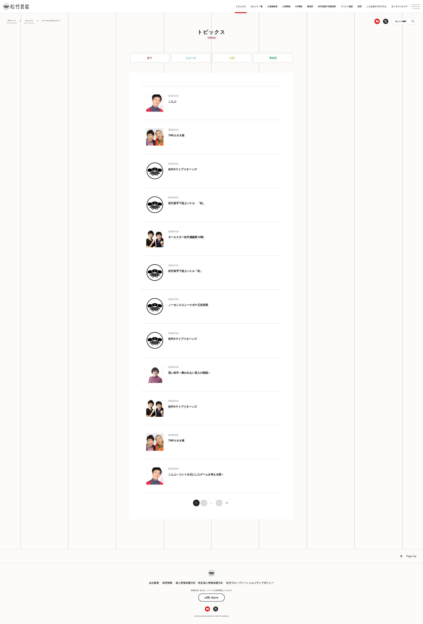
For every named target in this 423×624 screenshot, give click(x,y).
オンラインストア (399, 6)
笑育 (360, 6)
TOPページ (11, 21)
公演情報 (286, 6)
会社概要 (154, 582)
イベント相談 (347, 6)
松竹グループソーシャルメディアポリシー (250, 582)
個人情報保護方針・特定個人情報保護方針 (199, 582)
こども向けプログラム (376, 6)
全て (149, 58)
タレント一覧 (257, 6)
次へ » (226, 503)
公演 (232, 58)
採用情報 (167, 582)
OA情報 (298, 6)
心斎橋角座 (272, 6)
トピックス (241, 6)
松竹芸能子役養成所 (327, 6)
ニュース (191, 58)
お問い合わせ (211, 597)
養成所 (310, 6)
